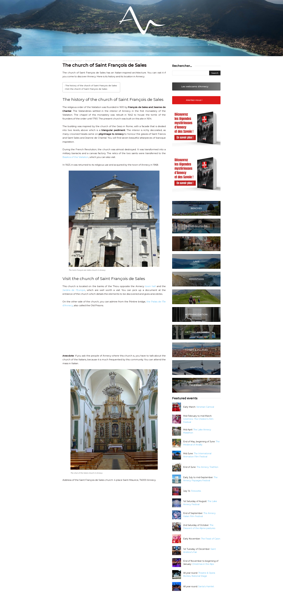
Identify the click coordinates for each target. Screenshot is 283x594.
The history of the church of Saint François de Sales (91, 85)
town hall (150, 286)
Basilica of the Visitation (75, 157)
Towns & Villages (196, 349)
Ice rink (196, 385)
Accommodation (196, 314)
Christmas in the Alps (203, 564)
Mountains (196, 279)
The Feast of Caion (210, 538)
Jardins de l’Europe (73, 290)
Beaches (196, 208)
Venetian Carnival (205, 407)
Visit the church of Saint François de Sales (86, 89)
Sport (196, 296)
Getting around (196, 332)
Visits (196, 243)
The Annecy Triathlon (207, 467)
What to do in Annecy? (72, 61)
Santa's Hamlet (206, 586)
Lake (196, 261)
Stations (196, 367)
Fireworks (196, 491)
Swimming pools (196, 226)
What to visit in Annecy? (95, 61)
